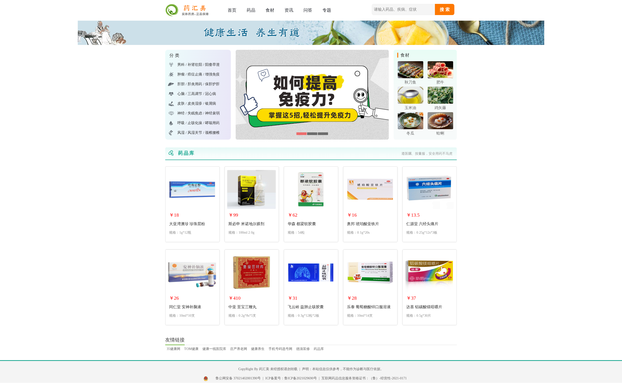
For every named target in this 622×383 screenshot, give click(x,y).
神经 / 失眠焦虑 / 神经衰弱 (198, 113)
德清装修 (303, 349)
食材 (270, 10)
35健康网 (173, 349)
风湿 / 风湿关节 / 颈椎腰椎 (198, 133)
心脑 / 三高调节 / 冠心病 (196, 94)
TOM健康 (191, 349)
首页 (232, 10)
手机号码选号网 (280, 349)
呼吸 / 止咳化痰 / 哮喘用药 (198, 123)
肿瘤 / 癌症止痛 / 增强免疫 (198, 74)
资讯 (289, 10)
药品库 (319, 349)
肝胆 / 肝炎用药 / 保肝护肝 (198, 84)
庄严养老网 (238, 349)
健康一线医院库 (214, 349)
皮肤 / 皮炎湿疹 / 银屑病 (196, 103)
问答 (307, 10)
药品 (251, 10)
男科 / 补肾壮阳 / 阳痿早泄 (198, 65)
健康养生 (258, 349)
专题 (326, 10)
